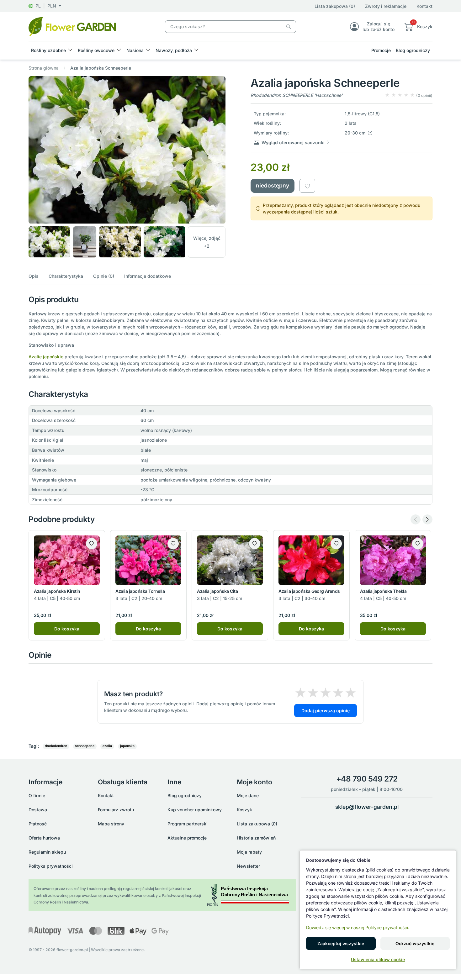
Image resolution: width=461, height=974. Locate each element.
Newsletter (248, 866)
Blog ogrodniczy (413, 50)
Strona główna (44, 68)
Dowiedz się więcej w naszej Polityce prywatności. (357, 927)
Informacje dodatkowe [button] (147, 276)
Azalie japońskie (46, 356)
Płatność (38, 823)
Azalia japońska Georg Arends (309, 591)
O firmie (37, 795)
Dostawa (38, 809)
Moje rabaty (249, 852)
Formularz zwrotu (116, 809)
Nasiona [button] (135, 50)
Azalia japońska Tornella (140, 591)
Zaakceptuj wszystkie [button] (340, 943)
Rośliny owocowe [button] (96, 50)
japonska (127, 746)
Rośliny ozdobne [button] (48, 50)
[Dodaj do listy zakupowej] (307, 185)
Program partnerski (187, 823)
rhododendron (56, 746)
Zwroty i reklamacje (385, 6)
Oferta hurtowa (44, 837)
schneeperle (84, 746)
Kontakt (424, 6)
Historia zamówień (256, 837)
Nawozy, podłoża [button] (174, 50)
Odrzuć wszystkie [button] (414, 943)
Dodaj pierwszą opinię (325, 710)
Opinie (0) (103, 276)
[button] (45, 6)
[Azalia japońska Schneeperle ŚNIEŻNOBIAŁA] (72, 26)
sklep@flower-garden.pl (367, 806)
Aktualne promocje (187, 837)
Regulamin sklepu (47, 852)
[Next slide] (427, 519)
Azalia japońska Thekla (383, 591)
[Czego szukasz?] (288, 26)
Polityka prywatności (51, 866)
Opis (34, 276)
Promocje (381, 50)
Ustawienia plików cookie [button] (378, 959)
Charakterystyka (66, 276)
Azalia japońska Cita (217, 591)
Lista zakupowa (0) (335, 6)
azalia (107, 746)
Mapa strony (111, 823)
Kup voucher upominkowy (194, 809)
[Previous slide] (416, 519)
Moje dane (248, 795)
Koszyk (244, 809)
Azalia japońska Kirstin (57, 591)
